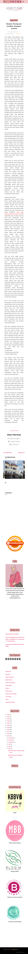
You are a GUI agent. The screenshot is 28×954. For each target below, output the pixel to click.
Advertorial (8, 671)
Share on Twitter (15, 441)
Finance (7, 688)
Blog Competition (10, 677)
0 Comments (18, 33)
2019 (8, 727)
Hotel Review (9, 691)
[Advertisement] (15, 613)
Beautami (8, 674)
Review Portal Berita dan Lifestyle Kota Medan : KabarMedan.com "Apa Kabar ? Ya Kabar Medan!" (15, 639)
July (9, 744)
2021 (8, 723)
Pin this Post (15, 444)
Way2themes (15, 949)
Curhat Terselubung (10, 682)
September (11, 742)
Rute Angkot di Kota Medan (12, 634)
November (10, 738)
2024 (8, 716)
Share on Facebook (14, 438)
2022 (8, 721)
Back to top (20, 952)
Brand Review (9, 679)
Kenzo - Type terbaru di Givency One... (13, 477)
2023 (8, 718)
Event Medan (9, 685)
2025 (8, 714)
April (9, 748)
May (9, 746)
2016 (8, 733)
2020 (8, 725)
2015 (8, 735)
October (10, 740)
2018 (8, 729)
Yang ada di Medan (13, 20)
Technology (8, 696)
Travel (7, 699)
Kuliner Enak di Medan (11, 693)
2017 (8, 731)
